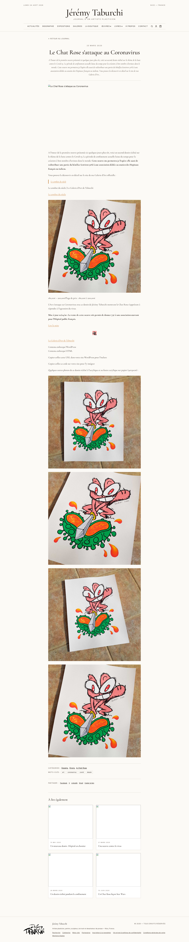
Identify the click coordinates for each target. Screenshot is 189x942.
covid (82, 772)
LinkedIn (74, 783)
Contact (143, 26)
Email (81, 783)
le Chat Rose (81, 768)
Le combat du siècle (58, 181)
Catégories (66, 933)
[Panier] (160, 26)
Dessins (64, 768)
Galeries (77, 26)
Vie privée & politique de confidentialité (127, 933)
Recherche (56, 933)
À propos (130, 26)
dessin (89, 772)
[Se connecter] (156, 26)
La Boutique (91, 26)
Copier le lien (89, 783)
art (63, 772)
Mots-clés (76, 933)
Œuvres (106, 26)
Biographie (48, 26)
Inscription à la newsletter (101, 933)
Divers (72, 768)
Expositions (63, 26)
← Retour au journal (59, 39)
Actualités (33, 26)
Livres (117, 26)
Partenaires (86, 933)
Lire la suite (53, 325)
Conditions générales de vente (154, 933)
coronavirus (72, 772)
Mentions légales (58, 936)
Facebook (63, 783)
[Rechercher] (152, 26)
